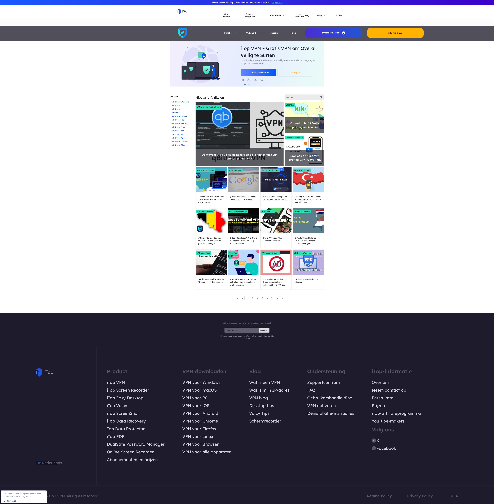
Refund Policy (379, 496)
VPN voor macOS (199, 390)
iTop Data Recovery (126, 421)
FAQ (311, 390)
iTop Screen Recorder (128, 390)
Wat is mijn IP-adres (269, 390)
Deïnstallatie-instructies (330, 413)
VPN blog (258, 397)
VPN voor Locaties (180, 141)
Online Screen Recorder (130, 451)
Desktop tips (261, 405)
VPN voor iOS (178, 120)
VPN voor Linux (197, 436)
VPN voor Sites (178, 145)
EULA (453, 496)
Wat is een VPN (264, 382)
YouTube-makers (388, 421)
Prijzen (378, 405)
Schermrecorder (265, 421)
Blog (294, 33)
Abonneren (263, 330)
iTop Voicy (117, 405)
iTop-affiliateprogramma (396, 413)
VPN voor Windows (180, 102)
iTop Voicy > (277, 2)
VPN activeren (321, 405)
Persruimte (382, 397)
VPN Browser (178, 131)
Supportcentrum (323, 382)
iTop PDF (115, 436)
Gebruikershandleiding (329, 397)
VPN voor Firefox (199, 428)
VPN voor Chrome (200, 421)
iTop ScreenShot (123, 413)
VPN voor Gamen (179, 116)
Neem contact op (389, 390)
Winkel (338, 15)
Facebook (386, 448)
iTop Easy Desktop (125, 397)
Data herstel (177, 134)
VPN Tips (176, 105)
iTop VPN (116, 382)
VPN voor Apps (179, 138)
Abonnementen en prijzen (132, 459)
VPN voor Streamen (238, 211)
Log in (308, 15)
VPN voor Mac (178, 127)
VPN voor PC (195, 397)
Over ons (381, 382)
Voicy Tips (259, 413)
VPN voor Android (180, 123)
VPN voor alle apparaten (207, 451)
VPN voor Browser (200, 444)
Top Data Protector (126, 428)
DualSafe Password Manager (136, 444)
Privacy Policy (420, 496)
